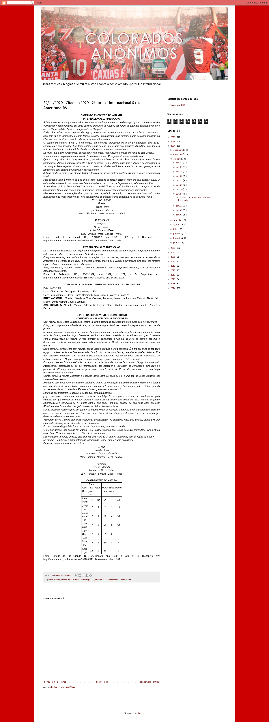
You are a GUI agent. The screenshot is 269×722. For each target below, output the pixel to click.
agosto (176, 225)
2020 (173, 262)
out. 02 (179, 210)
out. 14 (179, 194)
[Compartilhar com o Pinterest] (90, 575)
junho (176, 234)
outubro (177, 159)
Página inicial (102, 682)
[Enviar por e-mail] (77, 575)
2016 (173, 279)
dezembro (178, 150)
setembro (178, 220)
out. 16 (179, 189)
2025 (173, 142)
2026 (173, 137)
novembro (178, 154)
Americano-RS (54, 580)
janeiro (176, 243)
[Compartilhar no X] (83, 575)
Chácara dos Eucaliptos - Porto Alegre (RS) (77, 580)
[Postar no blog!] (80, 575)
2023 (173, 248)
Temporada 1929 (125, 580)
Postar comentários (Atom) (63, 687)
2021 (173, 257)
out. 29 (179, 167)
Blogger (141, 713)
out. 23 (179, 176)
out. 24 (179, 172)
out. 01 (179, 215)
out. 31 (179, 163)
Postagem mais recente (55, 682)
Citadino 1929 (100, 580)
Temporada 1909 (177, 105)
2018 (173, 270)
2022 (173, 253)
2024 (173, 146)
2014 (173, 288)
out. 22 (179, 180)
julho (176, 229)
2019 (173, 266)
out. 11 (179, 206)
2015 (173, 284)
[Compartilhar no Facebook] (87, 575)
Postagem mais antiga (149, 682)
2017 (173, 275)
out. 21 (179, 185)
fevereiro (177, 238)
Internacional (112, 580)
